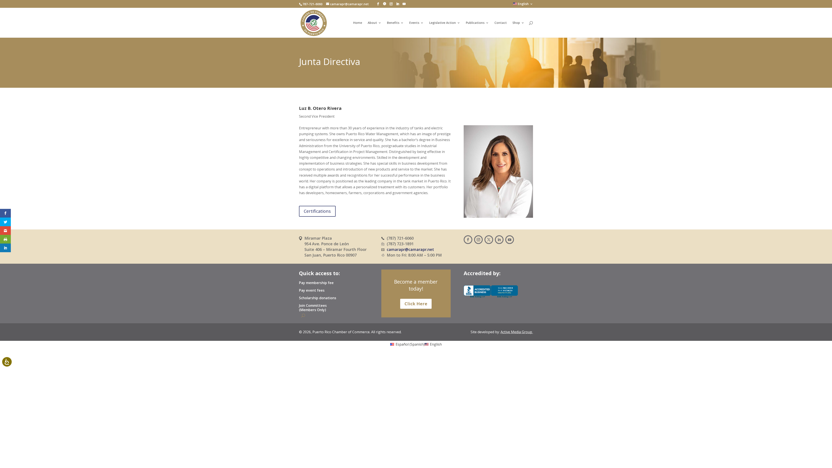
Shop (516, 23)
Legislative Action (442, 23)
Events (414, 23)
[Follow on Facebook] (468, 239)
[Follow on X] (488, 239)
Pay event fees (312, 290)
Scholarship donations (317, 298)
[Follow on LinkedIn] (499, 239)
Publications (475, 23)
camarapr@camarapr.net (410, 249)
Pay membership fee (316, 283)
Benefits (393, 23)
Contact (500, 23)
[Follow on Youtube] (509, 239)
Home (357, 23)
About (372, 23)
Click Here (416, 304)
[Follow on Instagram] (478, 239)
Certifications (317, 211)
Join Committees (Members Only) (313, 308)
